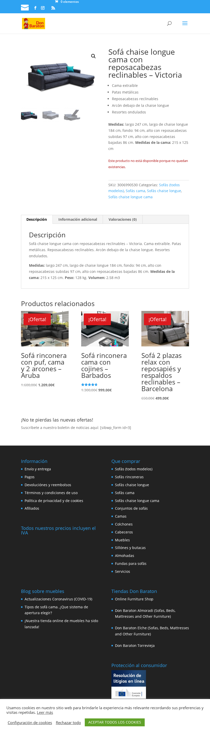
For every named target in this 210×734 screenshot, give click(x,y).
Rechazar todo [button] (68, 722)
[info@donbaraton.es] (25, 8)
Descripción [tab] (36, 219)
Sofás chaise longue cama (130, 196)
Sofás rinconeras (129, 476)
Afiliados (32, 508)
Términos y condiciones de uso (51, 492)
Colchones (124, 524)
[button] (93, 56)
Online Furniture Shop (134, 599)
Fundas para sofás (130, 563)
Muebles (122, 540)
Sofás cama (135, 190)
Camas (121, 516)
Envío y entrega (38, 469)
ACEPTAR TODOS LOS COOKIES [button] (114, 722)
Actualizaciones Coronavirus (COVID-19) (58, 599)
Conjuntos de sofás (131, 508)
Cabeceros (124, 532)
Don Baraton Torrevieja (135, 645)
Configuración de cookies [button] (30, 722)
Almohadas (124, 555)
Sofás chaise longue (164, 190)
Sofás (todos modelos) (133, 469)
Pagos (30, 476)
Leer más (45, 712)
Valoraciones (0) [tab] (123, 219)
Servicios (122, 571)
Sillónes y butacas (130, 547)
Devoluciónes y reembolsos (48, 484)
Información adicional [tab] (77, 219)
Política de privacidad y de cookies (54, 500)
